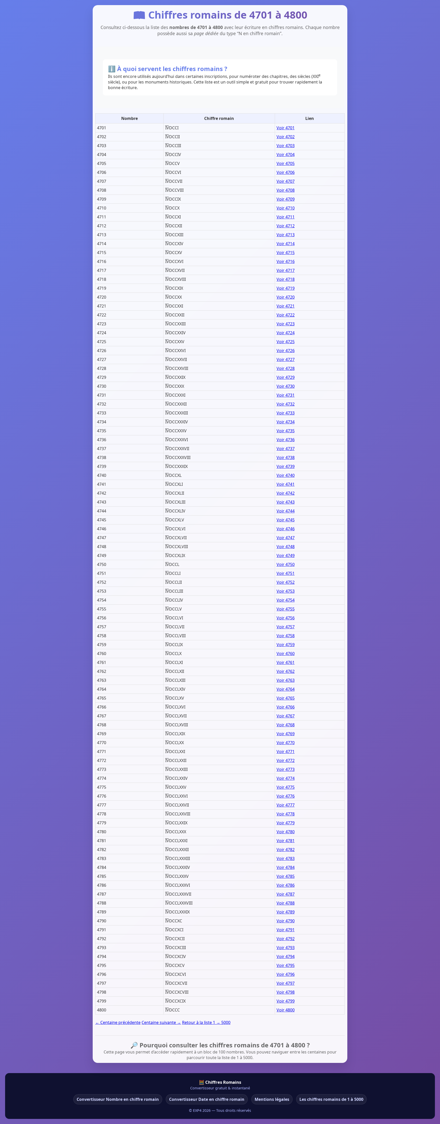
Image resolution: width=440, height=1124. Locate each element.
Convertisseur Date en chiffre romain (206, 1099)
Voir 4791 (286, 930)
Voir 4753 (286, 591)
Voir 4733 (286, 413)
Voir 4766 (286, 707)
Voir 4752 (286, 582)
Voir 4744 (286, 511)
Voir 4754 (286, 600)
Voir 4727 (286, 359)
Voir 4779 (286, 823)
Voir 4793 (286, 947)
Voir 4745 (286, 520)
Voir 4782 (286, 849)
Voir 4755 (286, 609)
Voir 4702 (286, 137)
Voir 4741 (286, 484)
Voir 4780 (286, 832)
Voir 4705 (286, 163)
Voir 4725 (286, 341)
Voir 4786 (286, 885)
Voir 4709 (286, 199)
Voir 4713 (286, 235)
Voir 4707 (286, 181)
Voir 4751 (286, 573)
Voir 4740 (286, 475)
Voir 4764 (286, 689)
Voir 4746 (286, 529)
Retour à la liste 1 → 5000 (206, 1022)
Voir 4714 (286, 243)
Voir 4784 (286, 867)
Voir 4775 (286, 787)
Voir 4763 (286, 680)
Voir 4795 (286, 965)
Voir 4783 (286, 858)
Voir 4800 (286, 1010)
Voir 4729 (286, 377)
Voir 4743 (286, 502)
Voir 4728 (286, 368)
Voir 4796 (286, 974)
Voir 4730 (286, 386)
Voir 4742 (286, 493)
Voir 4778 (286, 814)
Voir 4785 (286, 876)
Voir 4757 (286, 627)
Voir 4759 (286, 644)
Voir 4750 (286, 564)
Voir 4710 (286, 208)
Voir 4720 (286, 297)
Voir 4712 (286, 226)
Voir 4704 (286, 154)
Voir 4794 (286, 956)
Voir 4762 (286, 671)
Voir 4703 (286, 145)
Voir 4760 (286, 653)
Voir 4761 (286, 662)
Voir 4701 (286, 128)
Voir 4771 (286, 751)
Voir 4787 (286, 894)
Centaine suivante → (161, 1022)
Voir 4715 (286, 252)
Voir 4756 (286, 618)
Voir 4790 (286, 921)
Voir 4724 (286, 333)
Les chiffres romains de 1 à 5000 (331, 1099)
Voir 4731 (286, 395)
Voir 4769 (286, 734)
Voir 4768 (286, 725)
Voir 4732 (286, 404)
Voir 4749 (286, 555)
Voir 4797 (286, 983)
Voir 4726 (286, 350)
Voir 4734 (286, 422)
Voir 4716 (286, 261)
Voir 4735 (286, 431)
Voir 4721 (286, 306)
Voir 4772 (286, 760)
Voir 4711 (286, 217)
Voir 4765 (286, 698)
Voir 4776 (286, 796)
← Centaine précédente (118, 1022)
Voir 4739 (286, 466)
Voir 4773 (286, 769)
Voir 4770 (286, 742)
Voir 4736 (286, 439)
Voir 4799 (286, 1001)
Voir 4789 (286, 912)
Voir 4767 (286, 716)
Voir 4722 (286, 315)
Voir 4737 (286, 448)
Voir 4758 (286, 636)
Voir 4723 (286, 324)
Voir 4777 (286, 805)
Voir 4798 (286, 992)
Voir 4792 (286, 938)
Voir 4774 (286, 778)
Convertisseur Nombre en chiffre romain (118, 1099)
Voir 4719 (286, 288)
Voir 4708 (286, 190)
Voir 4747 (286, 537)
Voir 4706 (286, 172)
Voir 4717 (286, 270)
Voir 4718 (286, 279)
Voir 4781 (286, 840)
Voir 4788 (286, 903)
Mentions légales (272, 1099)
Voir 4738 (286, 457)
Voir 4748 (286, 546)
